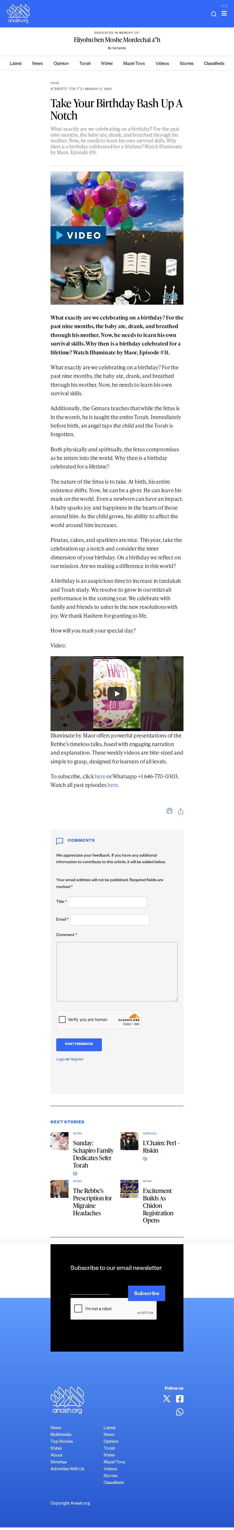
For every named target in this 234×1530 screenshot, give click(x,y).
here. (113, 785)
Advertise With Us (67, 1469)
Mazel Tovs (134, 64)
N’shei (106, 64)
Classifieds (214, 64)
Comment (66, 935)
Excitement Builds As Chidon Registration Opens (158, 1205)
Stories (186, 64)
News (37, 64)
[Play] (117, 694)
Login (60, 1060)
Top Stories (62, 1442)
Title (61, 902)
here (100, 776)
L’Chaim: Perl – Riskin (161, 1146)
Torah (85, 64)
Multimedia (61, 1435)
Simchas (150, 1134)
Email (62, 920)
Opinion (61, 64)
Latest (16, 64)
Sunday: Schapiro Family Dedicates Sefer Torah (93, 1154)
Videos (162, 64)
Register (77, 1060)
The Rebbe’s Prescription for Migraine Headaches (92, 1201)
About (56, 1455)
